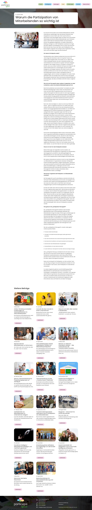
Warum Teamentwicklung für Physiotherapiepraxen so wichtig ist (23, 380)
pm (76, 507)
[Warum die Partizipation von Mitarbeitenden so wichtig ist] (26, 32)
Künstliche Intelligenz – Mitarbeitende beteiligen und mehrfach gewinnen (23, 446)
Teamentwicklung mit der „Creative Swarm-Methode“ (44, 379)
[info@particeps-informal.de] (37, 507)
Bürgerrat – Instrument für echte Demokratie (67, 412)
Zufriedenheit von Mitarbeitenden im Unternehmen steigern (21, 413)
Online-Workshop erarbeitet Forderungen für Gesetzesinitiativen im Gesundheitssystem (22, 311)
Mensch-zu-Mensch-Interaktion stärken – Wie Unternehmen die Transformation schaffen (66, 346)
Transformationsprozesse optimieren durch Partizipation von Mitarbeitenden (45, 413)
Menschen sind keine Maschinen (20, 479)
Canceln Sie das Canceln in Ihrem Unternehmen (44, 309)
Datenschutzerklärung (63, 502)
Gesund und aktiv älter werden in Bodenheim (68, 309)
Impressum (61, 504)
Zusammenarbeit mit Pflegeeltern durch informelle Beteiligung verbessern (67, 446)
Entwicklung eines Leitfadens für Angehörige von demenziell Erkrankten (45, 446)
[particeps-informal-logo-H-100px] (5, 4)
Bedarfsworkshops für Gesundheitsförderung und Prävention (44, 479)
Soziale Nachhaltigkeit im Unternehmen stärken (66, 379)
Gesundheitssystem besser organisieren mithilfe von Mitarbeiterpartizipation (44, 345)
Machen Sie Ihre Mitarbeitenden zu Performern (23, 344)
